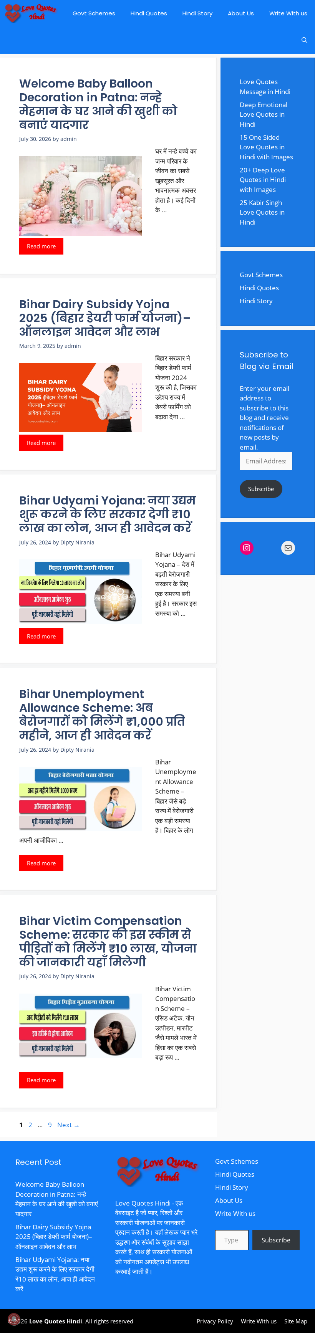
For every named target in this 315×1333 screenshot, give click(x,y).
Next (68, 1124)
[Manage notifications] (14, 1319)
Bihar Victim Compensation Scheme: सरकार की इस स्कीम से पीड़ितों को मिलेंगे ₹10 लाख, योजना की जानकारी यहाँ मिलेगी (108, 942)
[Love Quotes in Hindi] (31, 13)
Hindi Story (197, 13)
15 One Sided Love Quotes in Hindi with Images (266, 147)
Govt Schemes (94, 13)
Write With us (288, 13)
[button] (304, 40)
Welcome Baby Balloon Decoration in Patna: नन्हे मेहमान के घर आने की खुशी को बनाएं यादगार (98, 104)
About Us (241, 13)
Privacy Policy (215, 1321)
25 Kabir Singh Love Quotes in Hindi (262, 212)
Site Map (295, 1321)
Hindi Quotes (149, 13)
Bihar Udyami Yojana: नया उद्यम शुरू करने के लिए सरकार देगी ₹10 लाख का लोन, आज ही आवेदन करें (107, 514)
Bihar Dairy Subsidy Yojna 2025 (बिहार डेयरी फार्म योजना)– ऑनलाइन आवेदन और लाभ (105, 318)
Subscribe (261, 489)
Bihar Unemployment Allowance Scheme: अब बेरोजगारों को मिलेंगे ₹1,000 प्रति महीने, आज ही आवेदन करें (102, 715)
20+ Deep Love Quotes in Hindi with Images (263, 179)
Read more (41, 246)
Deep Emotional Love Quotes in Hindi (263, 114)
